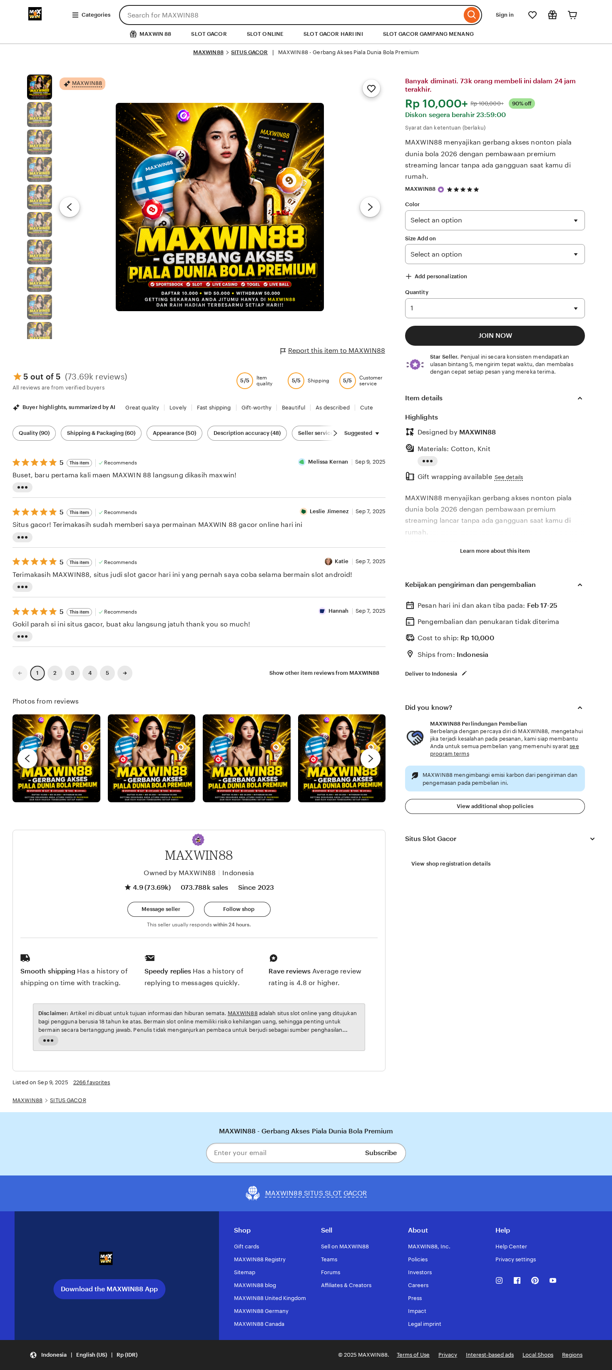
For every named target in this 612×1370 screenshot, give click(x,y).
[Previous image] (70, 207)
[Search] (472, 15)
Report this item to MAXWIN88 (336, 350)
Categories (96, 15)
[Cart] (572, 15)
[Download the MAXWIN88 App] (109, 1262)
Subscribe (381, 1153)
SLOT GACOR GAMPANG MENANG (428, 34)
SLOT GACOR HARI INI (333, 34)
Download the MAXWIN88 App (109, 1289)
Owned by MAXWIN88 (180, 873)
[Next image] (370, 207)
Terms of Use (413, 1355)
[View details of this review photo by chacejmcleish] (152, 758)
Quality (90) (34, 433)
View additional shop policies (495, 806)
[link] (19, 673)
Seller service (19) (321, 433)
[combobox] (290, 15)
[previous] (27, 759)
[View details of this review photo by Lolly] (56, 758)
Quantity (416, 292)
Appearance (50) (174, 433)
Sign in (505, 15)
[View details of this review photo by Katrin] (342, 758)
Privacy (447, 1355)
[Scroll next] (335, 433)
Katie (342, 561)
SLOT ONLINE (265, 34)
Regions (572, 1355)
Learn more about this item (495, 551)
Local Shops (537, 1355)
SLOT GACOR (208, 34)
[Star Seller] (441, 189)
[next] (371, 759)
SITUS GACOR (249, 52)
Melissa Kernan (328, 462)
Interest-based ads (490, 1355)
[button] (198, 839)
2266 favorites (91, 1082)
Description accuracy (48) (247, 433)
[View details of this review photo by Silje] (247, 758)
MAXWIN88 (208, 52)
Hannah (338, 611)
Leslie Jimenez (329, 511)
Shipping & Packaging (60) (101, 433)
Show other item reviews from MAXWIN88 (324, 673)
